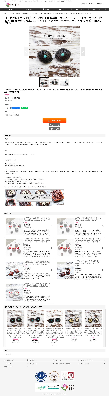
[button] (83, 3)
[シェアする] (7, 108)
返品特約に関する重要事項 (13, 115)
